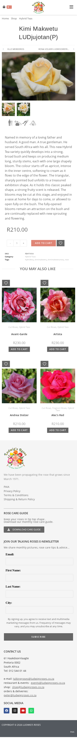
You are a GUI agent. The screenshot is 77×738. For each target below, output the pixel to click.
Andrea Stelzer (19, 415)
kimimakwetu (41, 259)
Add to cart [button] (19, 349)
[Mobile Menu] (72, 6)
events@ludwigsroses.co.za (48, 683)
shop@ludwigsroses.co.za (28, 687)
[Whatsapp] (31, 710)
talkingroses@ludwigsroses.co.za (33, 678)
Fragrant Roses (59, 408)
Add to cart (43, 243)
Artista (57, 334)
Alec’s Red (57, 415)
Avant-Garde (19, 334)
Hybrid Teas (25, 18)
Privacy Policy (12, 491)
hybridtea (29, 259)
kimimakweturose (56, 259)
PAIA (6, 487)
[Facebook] (6, 710)
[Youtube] (23, 710)
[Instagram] (15, 710)
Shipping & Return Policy (19, 499)
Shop (14, 18)
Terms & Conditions (16, 495)
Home (5, 18)
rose (67, 259)
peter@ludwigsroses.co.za (20, 695)
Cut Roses (13, 327)
